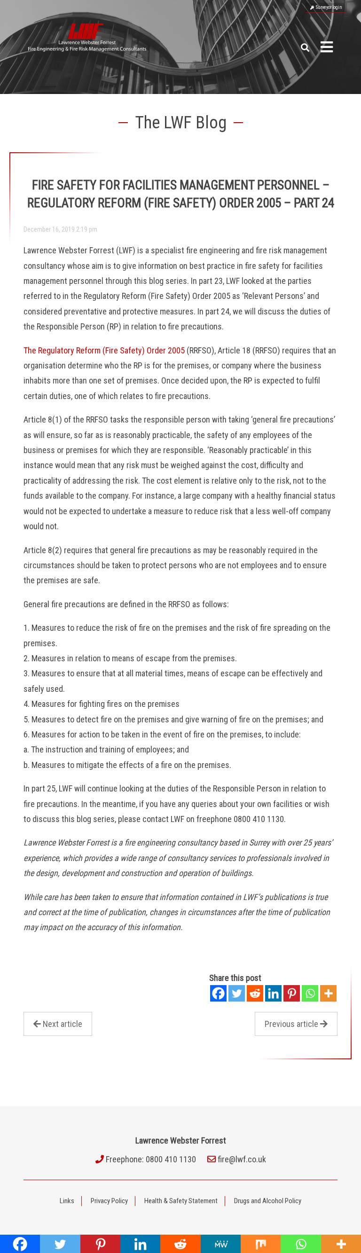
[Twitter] (236, 993)
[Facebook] (218, 993)
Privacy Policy (109, 1201)
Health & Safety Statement (181, 1201)
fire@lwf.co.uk (242, 1159)
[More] (328, 993)
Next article (62, 1024)
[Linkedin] (273, 993)
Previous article (291, 1024)
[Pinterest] (291, 993)
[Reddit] (255, 993)
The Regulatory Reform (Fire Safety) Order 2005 (104, 350)
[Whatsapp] (310, 993)
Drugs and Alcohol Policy (267, 1201)
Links (67, 1201)
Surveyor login (328, 7)
